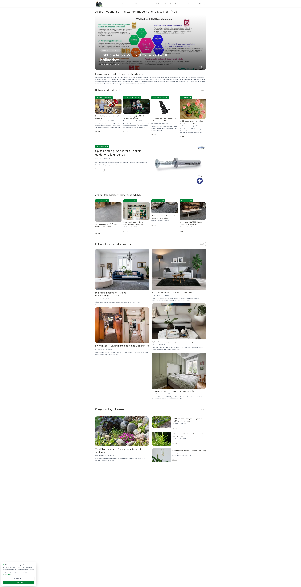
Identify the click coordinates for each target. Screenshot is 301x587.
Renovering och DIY (132, 3)
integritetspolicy (7, 574)
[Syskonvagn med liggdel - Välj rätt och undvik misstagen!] (150, 42)
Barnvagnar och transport (182, 3)
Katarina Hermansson (100, 120)
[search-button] (200, 4)
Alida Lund (98, 229)
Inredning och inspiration (144, 3)
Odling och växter (169, 3)
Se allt (202, 91)
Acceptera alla (19, 582)
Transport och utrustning (158, 3)
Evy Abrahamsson (104, 64)
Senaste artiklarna (121, 3)
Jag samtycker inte (19, 578)
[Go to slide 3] (202, 67)
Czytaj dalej (100, 170)
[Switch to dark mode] (204, 3)
